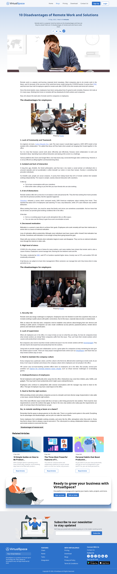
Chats (43, 550)
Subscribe (96, 533)
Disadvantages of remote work (32, 427)
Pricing (65, 3)
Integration (45, 560)
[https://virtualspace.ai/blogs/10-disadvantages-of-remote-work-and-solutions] (63, 31)
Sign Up (96, 4)
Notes (43, 554)
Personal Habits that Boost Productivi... (88, 458)
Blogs (58, 3)
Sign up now (59, 495)
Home (51, 3)
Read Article (20, 471)
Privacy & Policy (69, 560)
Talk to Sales (72, 495)
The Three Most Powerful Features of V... (56, 458)
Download (74, 3)
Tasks (43, 557)
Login (105, 4)
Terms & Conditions (71, 563)
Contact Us (84, 3)
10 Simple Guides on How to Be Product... (25, 458)
